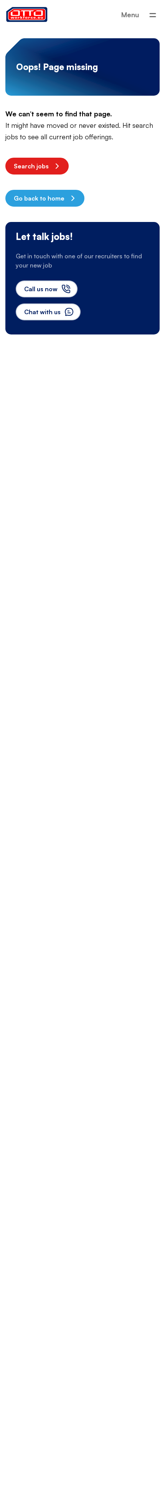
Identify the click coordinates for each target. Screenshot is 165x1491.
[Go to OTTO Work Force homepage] (27, 14)
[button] (37, 166)
